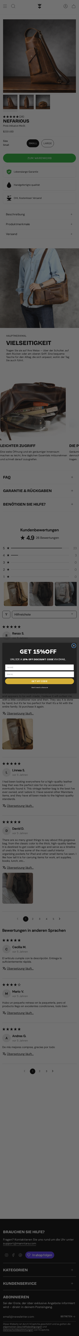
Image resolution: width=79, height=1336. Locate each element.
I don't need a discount (39, 687)
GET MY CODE (39, 681)
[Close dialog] (74, 646)
